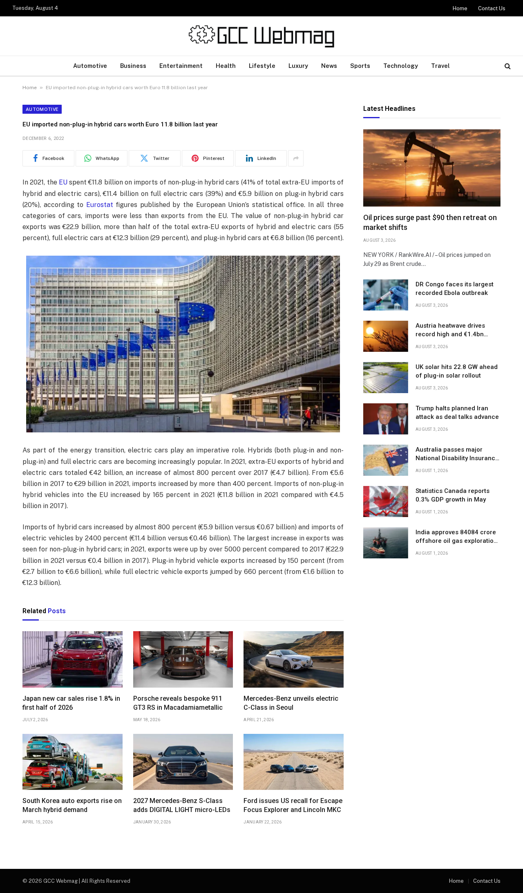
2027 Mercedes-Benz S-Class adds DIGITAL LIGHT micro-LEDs (181, 805)
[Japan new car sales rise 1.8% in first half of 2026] (72, 659)
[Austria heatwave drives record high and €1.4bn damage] (385, 336)
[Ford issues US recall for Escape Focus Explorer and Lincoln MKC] (294, 762)
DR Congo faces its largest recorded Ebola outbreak (455, 289)
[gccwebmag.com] (261, 36)
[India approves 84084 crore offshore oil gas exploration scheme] (385, 542)
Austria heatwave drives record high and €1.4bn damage (450, 330)
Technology (400, 65)
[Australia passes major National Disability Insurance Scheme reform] (385, 460)
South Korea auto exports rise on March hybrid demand (72, 805)
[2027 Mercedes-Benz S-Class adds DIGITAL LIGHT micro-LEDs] (183, 762)
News (329, 65)
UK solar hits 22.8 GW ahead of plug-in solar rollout (457, 371)
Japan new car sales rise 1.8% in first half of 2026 (71, 703)
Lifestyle (262, 65)
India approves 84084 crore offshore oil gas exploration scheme (456, 537)
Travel (440, 65)
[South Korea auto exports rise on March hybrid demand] (72, 762)
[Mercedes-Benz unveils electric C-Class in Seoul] (294, 659)
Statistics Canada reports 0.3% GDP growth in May (452, 495)
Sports (360, 65)
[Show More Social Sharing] (296, 158)
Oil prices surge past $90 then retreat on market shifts (430, 223)
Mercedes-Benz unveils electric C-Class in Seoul (291, 703)
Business (133, 65)
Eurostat (99, 205)
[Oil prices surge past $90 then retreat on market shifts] (432, 168)
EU (63, 182)
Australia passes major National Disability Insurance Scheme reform (457, 454)
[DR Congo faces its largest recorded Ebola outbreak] (385, 294)
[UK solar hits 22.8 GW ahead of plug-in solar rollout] (385, 377)
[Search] (507, 66)
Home (460, 8)
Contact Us (491, 8)
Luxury (298, 65)
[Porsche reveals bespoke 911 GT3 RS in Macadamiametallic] (183, 659)
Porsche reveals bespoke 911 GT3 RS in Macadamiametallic (178, 703)
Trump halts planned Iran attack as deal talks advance (457, 413)
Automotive (90, 65)
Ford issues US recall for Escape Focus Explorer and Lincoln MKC (293, 805)
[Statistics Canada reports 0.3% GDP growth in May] (385, 501)
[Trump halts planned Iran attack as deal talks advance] (385, 418)
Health (226, 65)
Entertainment (181, 65)
